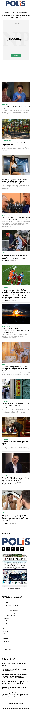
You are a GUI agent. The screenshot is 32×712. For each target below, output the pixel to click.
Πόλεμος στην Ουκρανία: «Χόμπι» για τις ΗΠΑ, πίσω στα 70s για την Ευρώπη (16, 218)
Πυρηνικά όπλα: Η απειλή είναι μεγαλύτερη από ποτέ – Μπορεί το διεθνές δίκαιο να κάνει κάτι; (16, 330)
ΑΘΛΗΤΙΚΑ (5, 287)
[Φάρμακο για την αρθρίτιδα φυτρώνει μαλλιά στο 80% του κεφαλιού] (16, 500)
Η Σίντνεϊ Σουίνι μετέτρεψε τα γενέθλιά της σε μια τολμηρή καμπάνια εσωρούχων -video (16, 369)
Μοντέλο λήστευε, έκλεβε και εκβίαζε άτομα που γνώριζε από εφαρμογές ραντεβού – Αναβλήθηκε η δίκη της (14, 181)
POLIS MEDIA (5, 260)
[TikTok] (17, 549)
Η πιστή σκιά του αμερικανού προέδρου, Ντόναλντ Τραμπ (15, 257)
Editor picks (6, 215)
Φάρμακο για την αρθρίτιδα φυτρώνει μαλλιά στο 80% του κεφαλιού (15, 518)
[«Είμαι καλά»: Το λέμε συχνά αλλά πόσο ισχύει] (16, 92)
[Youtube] (22, 549)
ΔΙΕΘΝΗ (4, 253)
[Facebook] (3, 549)
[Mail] (13, 549)
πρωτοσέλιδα (12, 588)
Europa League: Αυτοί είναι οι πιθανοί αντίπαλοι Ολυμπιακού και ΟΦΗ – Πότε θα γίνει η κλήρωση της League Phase (16, 294)
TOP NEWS (5, 439)
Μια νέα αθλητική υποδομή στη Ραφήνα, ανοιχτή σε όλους (15, 144)
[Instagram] (8, 549)
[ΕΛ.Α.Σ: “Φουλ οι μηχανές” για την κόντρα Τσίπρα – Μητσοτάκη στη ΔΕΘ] (16, 463)
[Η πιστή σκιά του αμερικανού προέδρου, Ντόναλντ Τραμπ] (16, 240)
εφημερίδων (18, 588)
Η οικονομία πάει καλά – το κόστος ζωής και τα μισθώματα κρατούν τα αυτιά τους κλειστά (15, 405)
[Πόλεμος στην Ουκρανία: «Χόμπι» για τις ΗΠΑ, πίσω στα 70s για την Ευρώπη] (16, 203)
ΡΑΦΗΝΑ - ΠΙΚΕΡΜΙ (7, 140)
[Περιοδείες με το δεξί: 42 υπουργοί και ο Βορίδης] (16, 427)
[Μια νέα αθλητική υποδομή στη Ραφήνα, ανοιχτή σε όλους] (16, 129)
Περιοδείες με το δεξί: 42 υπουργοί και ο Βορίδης (15, 442)
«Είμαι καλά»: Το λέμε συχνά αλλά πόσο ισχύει (16, 107)
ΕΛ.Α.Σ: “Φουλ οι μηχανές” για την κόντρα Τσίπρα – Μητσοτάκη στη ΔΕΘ (15, 481)
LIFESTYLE (5, 104)
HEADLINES (5, 401)
